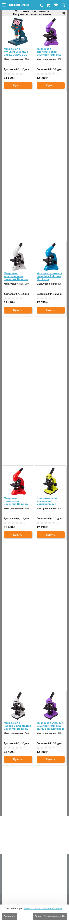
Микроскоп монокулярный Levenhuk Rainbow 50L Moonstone (16, 276)
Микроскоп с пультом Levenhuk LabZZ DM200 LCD (16, 51)
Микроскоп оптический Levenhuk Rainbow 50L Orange (16, 501)
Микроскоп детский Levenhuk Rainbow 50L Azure (49, 276)
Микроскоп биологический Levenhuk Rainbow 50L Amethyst (49, 51)
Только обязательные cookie (50, 916)
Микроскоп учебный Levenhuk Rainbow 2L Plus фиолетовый (50, 725)
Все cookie (9, 916)
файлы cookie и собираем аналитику (43, 908)
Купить (17, 85)
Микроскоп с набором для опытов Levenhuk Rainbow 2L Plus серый (17, 725)
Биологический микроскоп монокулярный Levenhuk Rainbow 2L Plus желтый (49, 501)
